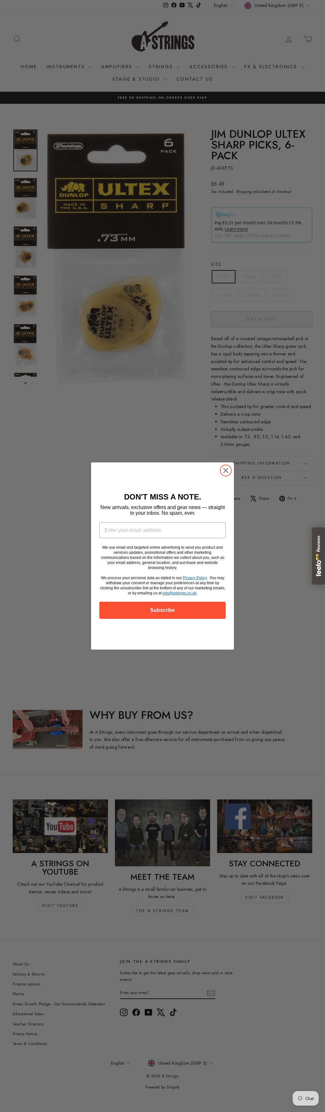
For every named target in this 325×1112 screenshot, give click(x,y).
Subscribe (162, 610)
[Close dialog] (225, 470)
